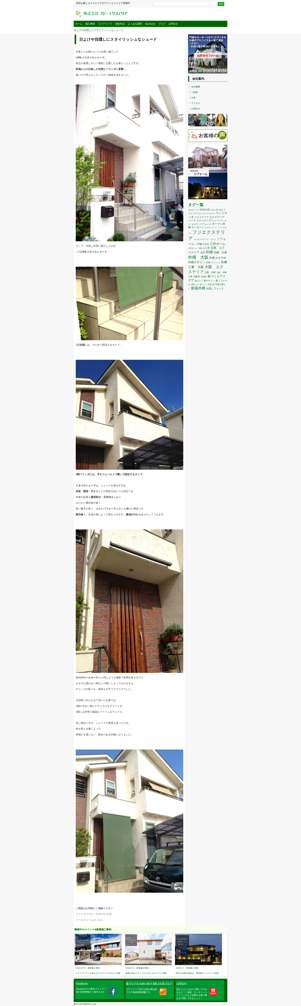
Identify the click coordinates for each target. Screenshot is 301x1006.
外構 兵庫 (220, 252)
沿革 (193, 97)
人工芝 (206, 247)
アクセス (195, 103)
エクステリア (202, 217)
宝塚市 (204, 276)
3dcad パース (193, 210)
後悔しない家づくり (199, 284)
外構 (209, 252)
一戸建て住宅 (202, 244)
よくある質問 (135, 23)
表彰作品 (120, 23)
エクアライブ (105, 23)
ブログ (161, 23)
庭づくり (199, 281)
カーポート (198, 227)
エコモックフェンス (201, 224)
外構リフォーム (213, 262)
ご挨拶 (194, 92)
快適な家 (211, 284)
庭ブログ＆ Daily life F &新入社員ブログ (149, 983)
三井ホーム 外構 (195, 248)
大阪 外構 (210, 272)
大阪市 (196, 276)
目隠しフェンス (215, 288)
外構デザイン (196, 262)
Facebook (82, 983)
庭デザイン (209, 280)
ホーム (78, 23)
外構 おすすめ (217, 257)
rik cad (219, 210)
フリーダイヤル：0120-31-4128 (93, 914)
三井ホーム (217, 244)
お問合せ (173, 23)
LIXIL (213, 210)
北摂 (202, 252)
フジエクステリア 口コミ (205, 239)
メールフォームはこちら (89, 920)
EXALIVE (205, 209)
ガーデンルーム (211, 228)
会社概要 (195, 86)
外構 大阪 (198, 257)
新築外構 (198, 288)
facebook (150, 23)
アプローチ (210, 214)
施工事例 (90, 23)
